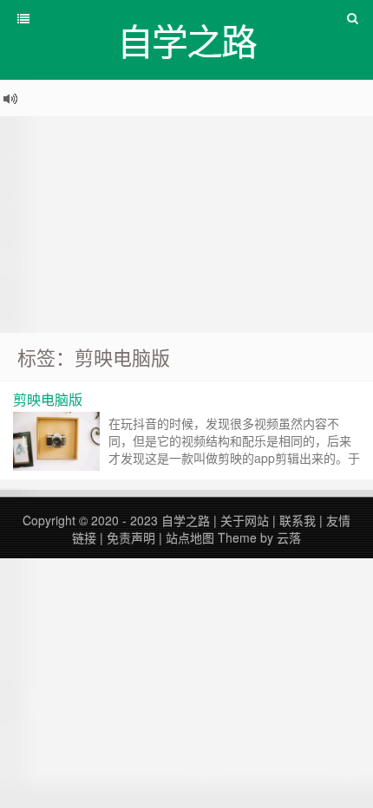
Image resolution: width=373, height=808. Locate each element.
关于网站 (244, 520)
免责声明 (131, 537)
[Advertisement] (186, 224)
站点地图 (190, 537)
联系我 (297, 520)
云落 (289, 537)
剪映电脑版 (47, 399)
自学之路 (185, 520)
